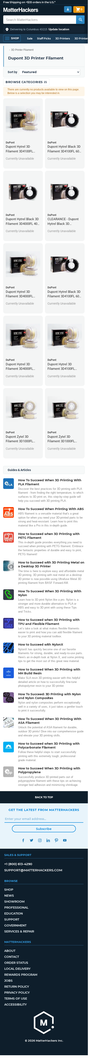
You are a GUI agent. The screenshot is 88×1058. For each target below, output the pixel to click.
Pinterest (56, 840)
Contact (11, 957)
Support (11, 919)
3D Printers (62, 38)
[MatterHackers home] (20, 10)
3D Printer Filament (22, 49)
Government (15, 925)
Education (13, 913)
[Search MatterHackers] (80, 19)
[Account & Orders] (68, 9)
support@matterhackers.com (33, 870)
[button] (44, 29)
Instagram (39, 840)
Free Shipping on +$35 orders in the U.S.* (29, 2)
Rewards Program (20, 975)
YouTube (64, 840)
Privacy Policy (17, 992)
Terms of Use (15, 998)
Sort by (12, 72)
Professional (16, 907)
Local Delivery (17, 969)
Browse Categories (25, 82)
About (9, 951)
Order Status (16, 963)
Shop (8, 890)
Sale (29, 38)
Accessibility (15, 1004)
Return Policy (16, 987)
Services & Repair (19, 931)
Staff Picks (44, 38)
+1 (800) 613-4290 (18, 864)
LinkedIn (48, 840)
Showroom (14, 901)
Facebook (23, 840)
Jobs (8, 981)
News (9, 896)
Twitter (31, 840)
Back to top (44, 797)
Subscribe (44, 829)
